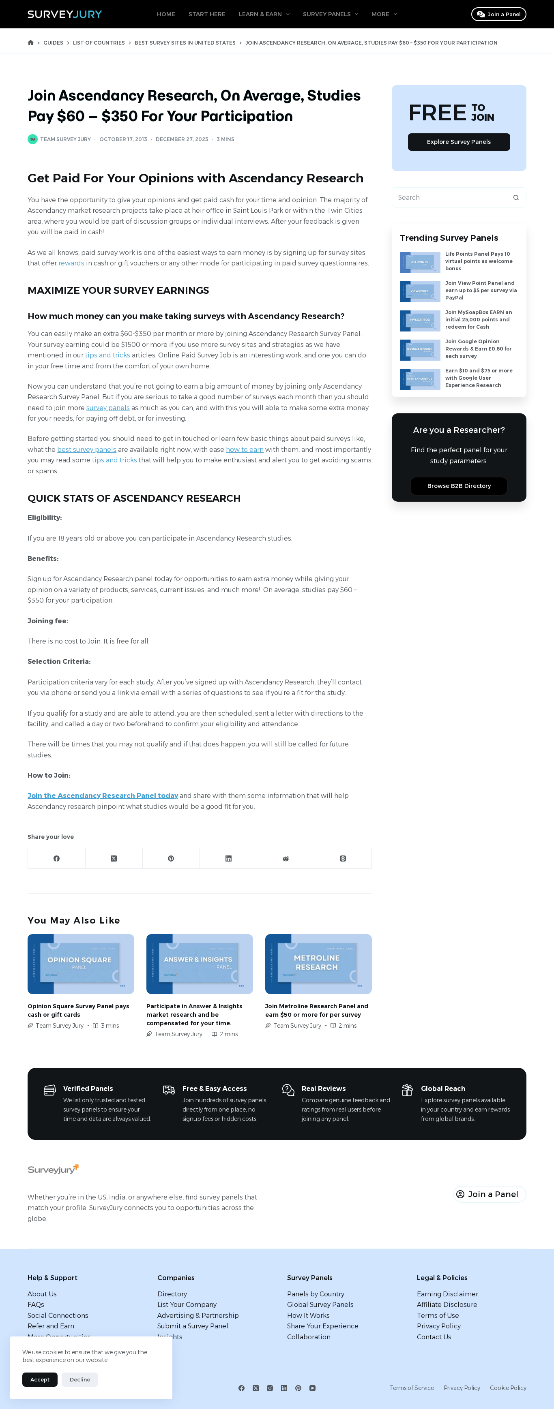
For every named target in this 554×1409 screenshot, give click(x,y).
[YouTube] (312, 1388)
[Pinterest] (171, 858)
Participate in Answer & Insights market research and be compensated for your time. (194, 1015)
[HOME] (31, 43)
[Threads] (342, 858)
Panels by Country (315, 1294)
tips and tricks (107, 355)
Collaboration (309, 1337)
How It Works (308, 1315)
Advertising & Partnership (198, 1315)
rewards (71, 263)
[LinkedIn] (228, 858)
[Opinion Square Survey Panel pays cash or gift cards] (81, 964)
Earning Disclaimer (447, 1294)
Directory (172, 1294)
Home (166, 14)
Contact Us (434, 1337)
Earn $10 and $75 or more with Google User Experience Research (479, 378)
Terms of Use (438, 1315)
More (380, 14)
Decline (80, 1379)
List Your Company (187, 1305)
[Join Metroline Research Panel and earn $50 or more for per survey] (318, 964)
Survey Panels (327, 14)
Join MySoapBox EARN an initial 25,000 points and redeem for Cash (478, 319)
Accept (39, 1379)
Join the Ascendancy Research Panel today (103, 796)
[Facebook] (56, 858)
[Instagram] (270, 1388)
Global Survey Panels (320, 1305)
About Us (42, 1294)
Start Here (207, 14)
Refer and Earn (51, 1326)
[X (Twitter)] (114, 858)
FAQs (36, 1305)
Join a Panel (504, 14)
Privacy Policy (439, 1326)
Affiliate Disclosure (447, 1305)
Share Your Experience (323, 1326)
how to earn (245, 449)
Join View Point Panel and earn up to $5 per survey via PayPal (481, 290)
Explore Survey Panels (459, 141)
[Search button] (516, 197)
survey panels (108, 408)
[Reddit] (285, 858)
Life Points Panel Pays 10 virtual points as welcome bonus (479, 261)
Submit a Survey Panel (192, 1326)
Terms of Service (411, 1388)
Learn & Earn (260, 14)
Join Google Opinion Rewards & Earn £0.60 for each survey (478, 348)
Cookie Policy (508, 1388)
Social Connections (58, 1315)
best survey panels (86, 449)
